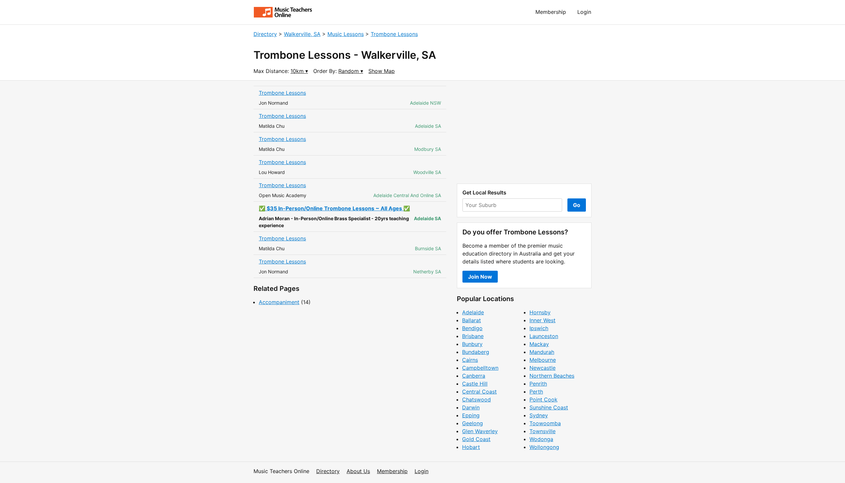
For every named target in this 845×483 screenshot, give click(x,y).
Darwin (471, 407)
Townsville (542, 431)
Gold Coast (476, 439)
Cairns (470, 360)
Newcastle (542, 367)
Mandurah (541, 352)
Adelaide (473, 312)
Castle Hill (475, 383)
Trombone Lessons (394, 34)
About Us (358, 471)
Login (584, 12)
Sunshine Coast (548, 407)
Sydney (538, 415)
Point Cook (543, 399)
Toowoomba (545, 423)
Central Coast (479, 391)
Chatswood (476, 399)
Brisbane (473, 336)
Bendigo (472, 328)
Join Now (480, 276)
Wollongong (544, 447)
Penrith (538, 383)
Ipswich (538, 328)
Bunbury (472, 344)
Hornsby (540, 312)
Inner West (542, 320)
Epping (471, 415)
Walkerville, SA (302, 34)
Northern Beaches (551, 375)
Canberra (473, 375)
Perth (536, 391)
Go (576, 205)
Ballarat (471, 320)
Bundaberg (475, 352)
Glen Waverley (480, 431)
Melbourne (542, 360)
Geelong (472, 423)
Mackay (539, 344)
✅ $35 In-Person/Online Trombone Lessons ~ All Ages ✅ (334, 208)
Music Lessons (345, 34)
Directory (265, 34)
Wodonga (541, 439)
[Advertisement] (524, 132)
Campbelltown (480, 367)
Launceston (543, 336)
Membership (550, 12)
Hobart (471, 447)
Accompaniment (279, 302)
